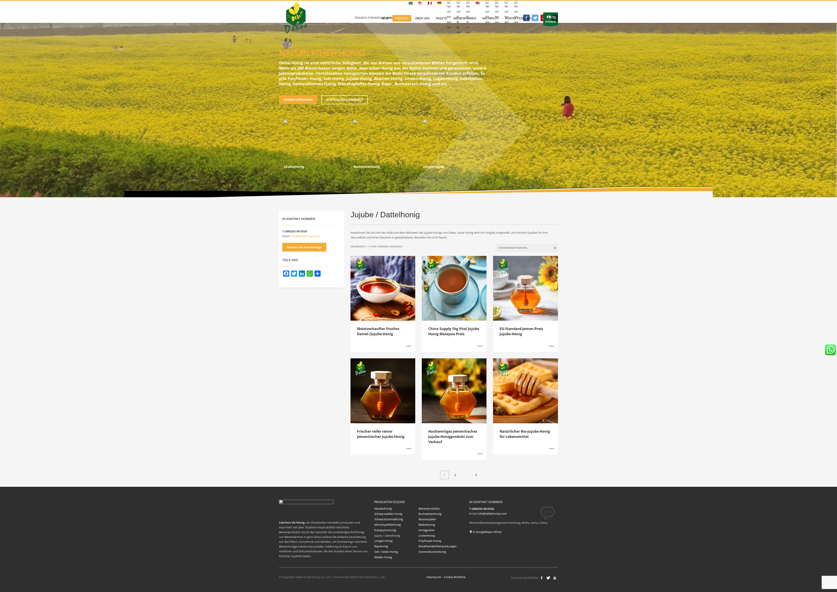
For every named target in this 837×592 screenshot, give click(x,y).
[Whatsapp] (310, 273)
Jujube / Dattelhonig (387, 536)
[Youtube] (554, 578)
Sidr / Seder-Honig (386, 552)
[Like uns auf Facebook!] (541, 578)
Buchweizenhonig (429, 514)
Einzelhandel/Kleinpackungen (437, 546)
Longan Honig (383, 541)
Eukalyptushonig (385, 530)
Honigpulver (426, 530)
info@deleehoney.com (305, 236)
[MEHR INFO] (408, 346)
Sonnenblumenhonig (432, 552)
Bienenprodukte (429, 508)
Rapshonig (381, 546)
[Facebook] (286, 273)
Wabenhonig (426, 525)
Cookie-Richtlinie (455, 577)
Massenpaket (427, 519)
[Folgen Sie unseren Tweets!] (548, 578)
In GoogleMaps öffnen (487, 532)
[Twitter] (535, 18)
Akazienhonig (383, 508)
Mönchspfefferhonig (387, 525)
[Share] (318, 273)
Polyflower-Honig (429, 541)
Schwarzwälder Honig (388, 514)
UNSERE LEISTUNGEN (298, 100)
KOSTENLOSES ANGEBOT (344, 99)
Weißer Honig (383, 557)
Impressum (433, 577)
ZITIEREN (550, 18)
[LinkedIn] (302, 273)
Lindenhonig (426, 536)
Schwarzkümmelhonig (388, 519)
